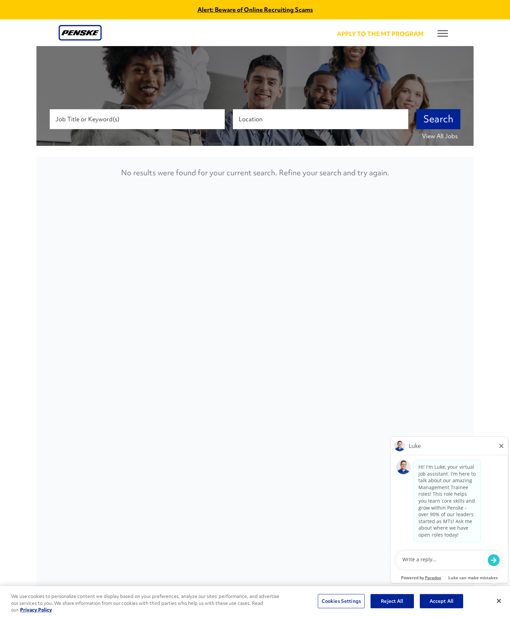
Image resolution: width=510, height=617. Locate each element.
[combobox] (137, 119)
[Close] (499, 600)
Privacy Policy (36, 610)
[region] (255, 601)
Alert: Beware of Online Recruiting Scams (255, 10)
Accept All (441, 601)
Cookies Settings (341, 601)
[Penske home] (80, 33)
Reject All (392, 601)
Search (438, 119)
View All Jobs (440, 136)
